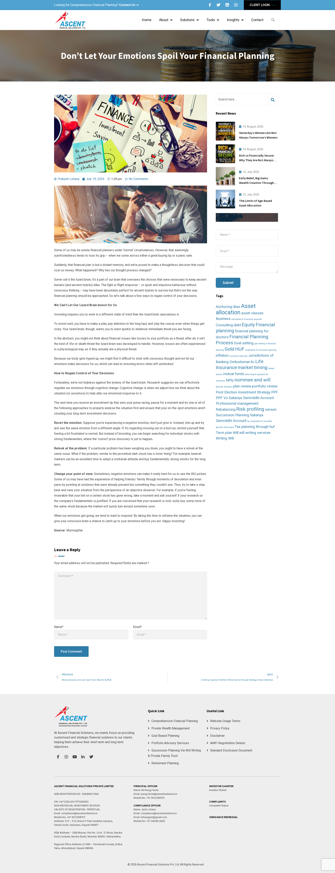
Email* (137, 627)
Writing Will (225, 438)
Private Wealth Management (170, 728)
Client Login (260, 5)
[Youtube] (75, 757)
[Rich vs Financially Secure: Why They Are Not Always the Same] (225, 153)
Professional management (237, 403)
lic (253, 362)
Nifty (230, 380)
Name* (58, 627)
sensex (270, 409)
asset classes (252, 313)
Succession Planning (232, 415)
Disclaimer (217, 736)
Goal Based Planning (165, 736)
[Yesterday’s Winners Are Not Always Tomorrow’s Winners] (225, 131)
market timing (253, 367)
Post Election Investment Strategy (243, 392)
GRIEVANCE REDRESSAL (223, 817)
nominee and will (252, 380)
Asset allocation (236, 309)
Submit (228, 283)
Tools (210, 20)
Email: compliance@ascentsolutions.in (75, 813)
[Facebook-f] (210, 5)
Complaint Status (218, 805)
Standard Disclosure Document (231, 750)
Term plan (224, 432)
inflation (222, 355)
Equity (248, 324)
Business (223, 318)
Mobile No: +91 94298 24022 (149, 821)
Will (235, 432)
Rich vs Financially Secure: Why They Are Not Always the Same (256, 160)
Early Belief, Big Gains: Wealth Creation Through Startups (256, 182)
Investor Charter (218, 790)
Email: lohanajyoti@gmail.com (150, 817)
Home (146, 20)
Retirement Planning (165, 763)
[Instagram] (236, 5)
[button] (273, 19)
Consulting (224, 325)
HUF (239, 349)
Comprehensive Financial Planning (174, 721)
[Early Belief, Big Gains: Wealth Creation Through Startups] (225, 176)
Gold (229, 349)
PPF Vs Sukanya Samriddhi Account (245, 398)
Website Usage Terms (225, 721)
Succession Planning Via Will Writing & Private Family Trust (174, 753)
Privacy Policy (220, 728)
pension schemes (224, 387)
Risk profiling (250, 409)
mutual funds (233, 374)
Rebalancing (226, 409)
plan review (242, 386)
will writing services (255, 432)
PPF (274, 392)
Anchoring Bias (228, 306)
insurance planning (238, 356)
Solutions (187, 20)
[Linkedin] (227, 5)
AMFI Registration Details (227, 743)
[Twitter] (218, 5)
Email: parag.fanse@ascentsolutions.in (155, 793)
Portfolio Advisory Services (170, 743)
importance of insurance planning (260, 350)
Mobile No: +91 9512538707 (69, 817)
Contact (257, 20)
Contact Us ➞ (129, 5)
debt (237, 325)
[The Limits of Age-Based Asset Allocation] (225, 199)
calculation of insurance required (246, 319)
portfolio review (264, 386)
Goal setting (243, 343)
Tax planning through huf (255, 426)
